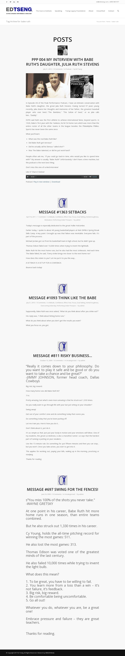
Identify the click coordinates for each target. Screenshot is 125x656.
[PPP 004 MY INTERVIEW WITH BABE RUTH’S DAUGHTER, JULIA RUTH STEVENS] (63, 50)
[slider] (95, 176)
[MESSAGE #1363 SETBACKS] (63, 203)
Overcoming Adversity (48, 306)
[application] (62, 177)
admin (78, 220)
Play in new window (41, 181)
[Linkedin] (14, 2)
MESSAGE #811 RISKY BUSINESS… (62, 355)
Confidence (59, 217)
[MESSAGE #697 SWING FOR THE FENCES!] (63, 480)
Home (108, 21)
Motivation (48, 220)
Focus (74, 217)
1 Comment (42, 217)
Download (56, 181)
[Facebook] (7, 2)
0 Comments (58, 69)
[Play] (28, 177)
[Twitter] (10, 2)
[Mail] (18, 2)
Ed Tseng (79, 69)
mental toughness (92, 217)
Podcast (68, 69)
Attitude (52, 217)
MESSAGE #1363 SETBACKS (62, 212)
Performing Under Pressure (62, 220)
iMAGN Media (49, 653)
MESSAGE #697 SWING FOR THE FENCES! (62, 489)
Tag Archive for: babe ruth (18, 21)
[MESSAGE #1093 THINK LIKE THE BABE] (63, 289)
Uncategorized (71, 360)
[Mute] (90, 177)
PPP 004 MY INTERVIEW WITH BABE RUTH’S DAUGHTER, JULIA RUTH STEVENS (62, 62)
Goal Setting (81, 217)
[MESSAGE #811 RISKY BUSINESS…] (63, 346)
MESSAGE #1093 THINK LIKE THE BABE (62, 297)
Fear (70, 217)
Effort (66, 217)
